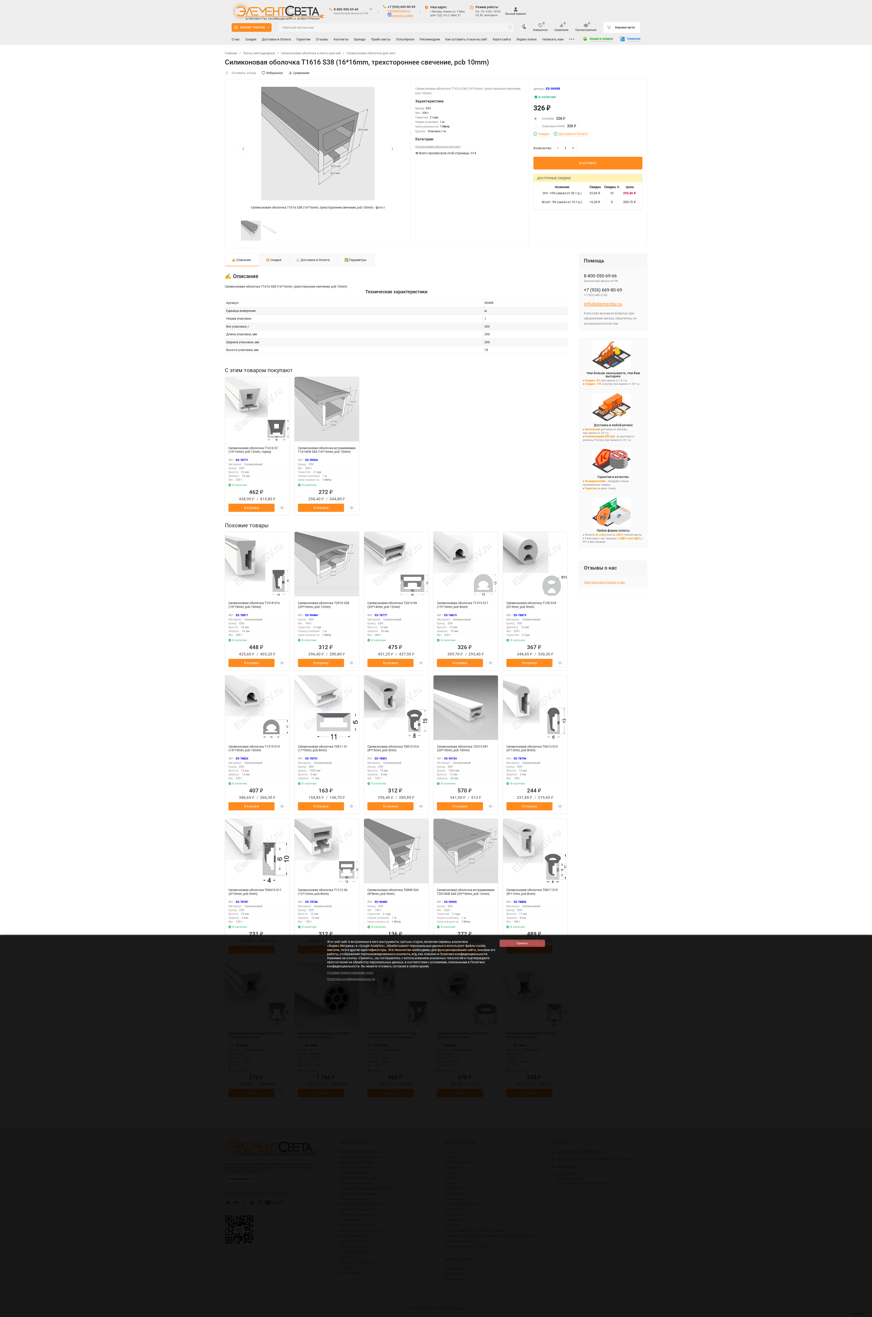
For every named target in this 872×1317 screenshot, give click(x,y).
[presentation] (243, 148)
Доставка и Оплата (573, 134)
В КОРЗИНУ (588, 163)
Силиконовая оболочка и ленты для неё (311, 53)
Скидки (543, 134)
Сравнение (301, 73)
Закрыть (865, 1315)
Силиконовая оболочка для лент (371, 53)
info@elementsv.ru (399, 10)
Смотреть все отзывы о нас (604, 582)
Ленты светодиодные (259, 53)
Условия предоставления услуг (350, 972)
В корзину (251, 508)
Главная (231, 53)
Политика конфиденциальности (351, 979)
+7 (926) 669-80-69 (401, 7)
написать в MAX (402, 15)
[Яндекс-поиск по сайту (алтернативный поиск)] (523, 27)
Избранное (274, 73)
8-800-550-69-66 (346, 9)
